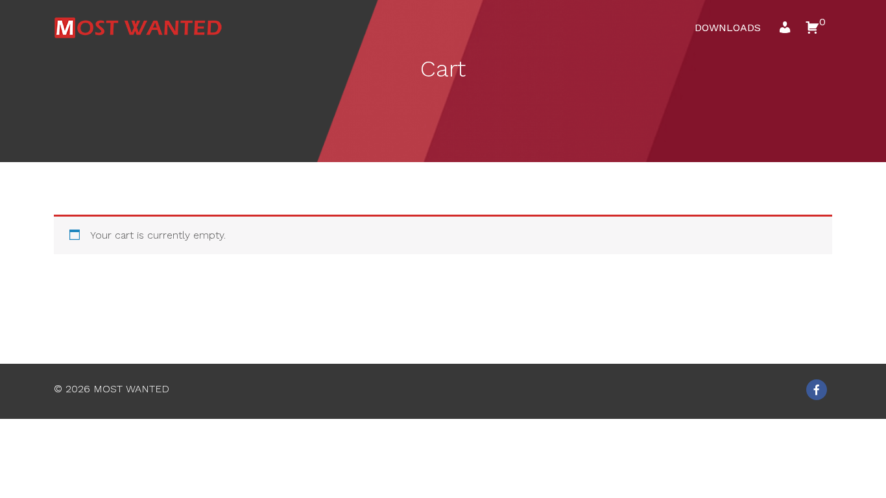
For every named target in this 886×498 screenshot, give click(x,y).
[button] (785, 31)
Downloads (728, 27)
